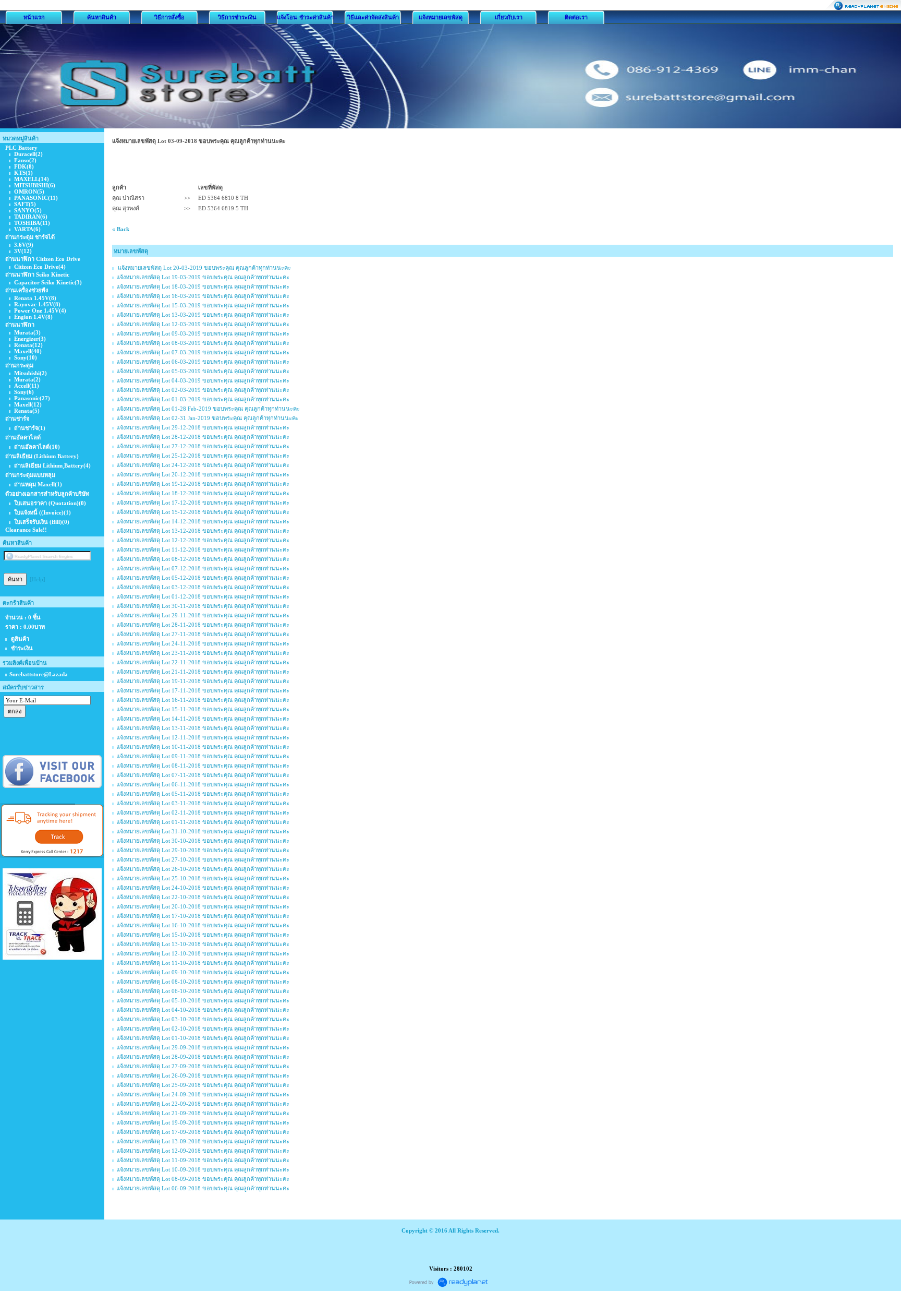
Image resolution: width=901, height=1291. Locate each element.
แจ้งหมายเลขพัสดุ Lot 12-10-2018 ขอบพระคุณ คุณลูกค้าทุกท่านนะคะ (202, 953)
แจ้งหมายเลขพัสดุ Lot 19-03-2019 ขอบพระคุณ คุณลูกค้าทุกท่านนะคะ (202, 277)
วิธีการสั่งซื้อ (169, 17)
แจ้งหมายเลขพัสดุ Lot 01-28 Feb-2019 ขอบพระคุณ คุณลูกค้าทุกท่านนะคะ (208, 408)
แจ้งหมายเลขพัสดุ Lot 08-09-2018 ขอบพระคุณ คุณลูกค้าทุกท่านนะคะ (202, 1179)
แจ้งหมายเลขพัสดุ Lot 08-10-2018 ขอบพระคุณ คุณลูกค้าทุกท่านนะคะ (202, 981)
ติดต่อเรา (576, 17)
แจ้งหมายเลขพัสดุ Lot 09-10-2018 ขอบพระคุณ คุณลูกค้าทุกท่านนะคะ (202, 972)
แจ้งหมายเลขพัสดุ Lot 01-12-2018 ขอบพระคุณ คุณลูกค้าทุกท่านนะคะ (202, 596)
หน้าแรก (34, 17)
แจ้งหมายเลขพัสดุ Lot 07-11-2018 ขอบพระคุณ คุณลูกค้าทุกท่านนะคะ (202, 775)
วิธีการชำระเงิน (237, 17)
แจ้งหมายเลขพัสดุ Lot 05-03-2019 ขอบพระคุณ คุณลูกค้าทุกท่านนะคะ (202, 371)
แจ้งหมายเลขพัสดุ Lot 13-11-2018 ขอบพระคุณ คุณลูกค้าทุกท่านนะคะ (202, 728)
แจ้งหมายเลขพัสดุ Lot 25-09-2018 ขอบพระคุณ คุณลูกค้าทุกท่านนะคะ (202, 1085)
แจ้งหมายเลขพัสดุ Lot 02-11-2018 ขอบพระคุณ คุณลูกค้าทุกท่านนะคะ (202, 812)
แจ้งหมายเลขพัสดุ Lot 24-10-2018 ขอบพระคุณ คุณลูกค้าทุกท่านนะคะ (202, 887)
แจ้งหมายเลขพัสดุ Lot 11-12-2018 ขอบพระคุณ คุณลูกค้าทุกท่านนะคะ (202, 549)
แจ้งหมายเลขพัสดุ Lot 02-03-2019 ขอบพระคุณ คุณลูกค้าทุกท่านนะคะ (202, 390)
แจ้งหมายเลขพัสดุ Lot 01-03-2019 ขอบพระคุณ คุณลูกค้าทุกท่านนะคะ (202, 399)
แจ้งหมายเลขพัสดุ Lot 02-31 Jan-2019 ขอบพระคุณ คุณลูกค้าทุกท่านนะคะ (207, 418)
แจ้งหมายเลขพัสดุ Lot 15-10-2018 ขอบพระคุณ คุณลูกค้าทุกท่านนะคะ (202, 934)
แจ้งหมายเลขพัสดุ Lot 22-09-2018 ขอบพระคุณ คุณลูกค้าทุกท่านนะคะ (202, 1104)
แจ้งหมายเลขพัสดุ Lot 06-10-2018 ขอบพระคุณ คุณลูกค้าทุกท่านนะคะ (202, 991)
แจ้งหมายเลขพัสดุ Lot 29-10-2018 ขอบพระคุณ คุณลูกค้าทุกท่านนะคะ (202, 850)
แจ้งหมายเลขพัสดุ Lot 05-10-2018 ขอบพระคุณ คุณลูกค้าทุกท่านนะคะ (202, 1000)
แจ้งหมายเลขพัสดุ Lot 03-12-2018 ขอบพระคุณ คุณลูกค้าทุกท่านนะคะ (202, 587)
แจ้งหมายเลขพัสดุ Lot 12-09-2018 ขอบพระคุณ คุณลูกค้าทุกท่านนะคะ (202, 1150)
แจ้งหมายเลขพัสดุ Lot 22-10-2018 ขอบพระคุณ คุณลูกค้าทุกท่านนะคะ (202, 897)
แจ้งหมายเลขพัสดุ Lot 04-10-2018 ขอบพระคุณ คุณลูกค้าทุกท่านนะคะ (202, 1010)
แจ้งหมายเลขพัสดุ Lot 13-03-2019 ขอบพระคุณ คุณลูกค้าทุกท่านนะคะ (202, 315)
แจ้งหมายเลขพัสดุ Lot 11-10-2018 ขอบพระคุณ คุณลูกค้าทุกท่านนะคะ (202, 963)
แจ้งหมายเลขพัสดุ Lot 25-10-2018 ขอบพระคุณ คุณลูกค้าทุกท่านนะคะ (202, 878)
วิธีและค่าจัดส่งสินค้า (373, 17)
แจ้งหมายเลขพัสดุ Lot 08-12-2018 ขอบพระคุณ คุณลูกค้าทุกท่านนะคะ (202, 559)
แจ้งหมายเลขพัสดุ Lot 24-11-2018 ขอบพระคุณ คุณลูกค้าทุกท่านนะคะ (202, 643)
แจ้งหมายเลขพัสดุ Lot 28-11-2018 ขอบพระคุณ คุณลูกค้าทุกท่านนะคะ (202, 624)
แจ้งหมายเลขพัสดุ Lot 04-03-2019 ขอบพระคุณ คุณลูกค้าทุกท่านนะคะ (202, 380)
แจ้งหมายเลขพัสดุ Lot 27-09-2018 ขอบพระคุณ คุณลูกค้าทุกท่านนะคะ (202, 1066)
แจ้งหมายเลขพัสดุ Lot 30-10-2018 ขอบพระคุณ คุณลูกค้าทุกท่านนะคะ (202, 841)
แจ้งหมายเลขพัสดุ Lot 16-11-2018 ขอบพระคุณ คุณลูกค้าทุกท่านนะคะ (202, 700)
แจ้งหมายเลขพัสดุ (440, 17)
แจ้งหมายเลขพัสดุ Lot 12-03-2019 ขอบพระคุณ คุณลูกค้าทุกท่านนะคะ (202, 324)
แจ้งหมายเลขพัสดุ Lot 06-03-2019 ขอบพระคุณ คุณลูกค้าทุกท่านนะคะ (202, 361)
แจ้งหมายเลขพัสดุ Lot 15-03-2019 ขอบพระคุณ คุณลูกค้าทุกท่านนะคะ (202, 305)
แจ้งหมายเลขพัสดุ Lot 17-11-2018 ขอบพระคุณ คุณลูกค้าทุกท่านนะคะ (202, 690)
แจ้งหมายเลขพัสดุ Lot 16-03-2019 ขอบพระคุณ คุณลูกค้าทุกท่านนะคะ (202, 296)
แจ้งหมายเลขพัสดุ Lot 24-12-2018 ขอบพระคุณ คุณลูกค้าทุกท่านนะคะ (202, 465)
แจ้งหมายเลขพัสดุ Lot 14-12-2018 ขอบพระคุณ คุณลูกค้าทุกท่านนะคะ (202, 521)
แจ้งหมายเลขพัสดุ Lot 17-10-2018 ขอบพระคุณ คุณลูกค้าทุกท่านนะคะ (202, 916)
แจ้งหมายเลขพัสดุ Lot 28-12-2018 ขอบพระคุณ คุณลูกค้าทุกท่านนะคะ (202, 437)
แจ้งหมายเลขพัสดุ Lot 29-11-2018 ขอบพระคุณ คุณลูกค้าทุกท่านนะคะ (202, 615)
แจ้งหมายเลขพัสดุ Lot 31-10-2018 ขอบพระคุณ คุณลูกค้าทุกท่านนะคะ (202, 831)
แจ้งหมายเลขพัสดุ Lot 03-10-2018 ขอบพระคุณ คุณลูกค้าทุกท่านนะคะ (202, 1019)
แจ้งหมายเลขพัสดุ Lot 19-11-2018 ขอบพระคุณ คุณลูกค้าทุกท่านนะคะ (202, 681)
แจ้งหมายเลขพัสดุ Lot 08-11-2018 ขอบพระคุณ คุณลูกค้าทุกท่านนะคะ (202, 765)
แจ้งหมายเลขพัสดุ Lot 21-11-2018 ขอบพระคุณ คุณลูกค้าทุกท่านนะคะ (202, 671)
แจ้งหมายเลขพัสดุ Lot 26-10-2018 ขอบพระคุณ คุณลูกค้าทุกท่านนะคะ (202, 869)
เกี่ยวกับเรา (508, 17)
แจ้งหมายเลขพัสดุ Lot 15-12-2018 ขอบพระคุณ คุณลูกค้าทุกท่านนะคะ (202, 512)
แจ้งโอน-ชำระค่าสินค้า (305, 17)
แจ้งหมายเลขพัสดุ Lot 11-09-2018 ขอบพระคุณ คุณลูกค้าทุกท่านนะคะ (202, 1160)
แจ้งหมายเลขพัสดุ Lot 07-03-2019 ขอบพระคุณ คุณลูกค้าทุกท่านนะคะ (202, 352)
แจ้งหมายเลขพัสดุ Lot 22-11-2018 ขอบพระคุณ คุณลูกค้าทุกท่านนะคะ (202, 662)
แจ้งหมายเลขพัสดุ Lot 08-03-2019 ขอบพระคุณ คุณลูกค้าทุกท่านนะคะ (202, 343)
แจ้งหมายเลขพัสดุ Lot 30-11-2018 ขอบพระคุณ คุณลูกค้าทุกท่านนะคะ (202, 606)
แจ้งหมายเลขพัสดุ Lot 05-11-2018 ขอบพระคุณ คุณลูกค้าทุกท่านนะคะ (202, 794)
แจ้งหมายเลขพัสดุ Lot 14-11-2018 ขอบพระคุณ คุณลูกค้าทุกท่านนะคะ (202, 718)
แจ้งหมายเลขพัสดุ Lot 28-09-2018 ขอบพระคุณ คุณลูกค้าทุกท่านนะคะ (202, 1057)
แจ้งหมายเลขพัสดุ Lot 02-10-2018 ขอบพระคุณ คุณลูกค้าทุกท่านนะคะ (202, 1028)
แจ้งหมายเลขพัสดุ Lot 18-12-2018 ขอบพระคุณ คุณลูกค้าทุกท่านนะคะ (202, 493)
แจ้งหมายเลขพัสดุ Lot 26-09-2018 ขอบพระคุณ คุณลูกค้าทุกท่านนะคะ (202, 1075)
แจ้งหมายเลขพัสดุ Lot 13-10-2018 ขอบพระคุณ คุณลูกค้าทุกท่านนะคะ (202, 944)
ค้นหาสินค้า (101, 17)
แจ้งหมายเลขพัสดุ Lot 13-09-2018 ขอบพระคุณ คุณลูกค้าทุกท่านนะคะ (202, 1141)
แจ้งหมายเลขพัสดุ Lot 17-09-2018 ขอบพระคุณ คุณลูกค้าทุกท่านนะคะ (202, 1132)
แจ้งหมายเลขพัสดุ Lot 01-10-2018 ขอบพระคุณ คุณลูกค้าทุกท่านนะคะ (202, 1038)
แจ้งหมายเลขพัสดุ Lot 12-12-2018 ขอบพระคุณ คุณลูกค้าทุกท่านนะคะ (202, 540)
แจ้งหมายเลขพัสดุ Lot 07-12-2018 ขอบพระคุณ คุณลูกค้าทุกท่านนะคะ (202, 568)
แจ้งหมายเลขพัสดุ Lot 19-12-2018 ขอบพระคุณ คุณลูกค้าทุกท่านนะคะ (202, 484)
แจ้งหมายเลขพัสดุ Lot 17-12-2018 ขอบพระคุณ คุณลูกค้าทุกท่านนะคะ (202, 502)
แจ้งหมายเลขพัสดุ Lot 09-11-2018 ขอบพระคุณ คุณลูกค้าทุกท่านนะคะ (202, 756)
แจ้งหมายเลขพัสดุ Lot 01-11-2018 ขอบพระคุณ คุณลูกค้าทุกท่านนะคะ (202, 822)
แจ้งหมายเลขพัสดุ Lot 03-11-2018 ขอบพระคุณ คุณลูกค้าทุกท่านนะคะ (202, 803)
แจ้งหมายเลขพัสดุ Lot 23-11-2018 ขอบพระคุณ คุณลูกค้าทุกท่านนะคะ (202, 653)
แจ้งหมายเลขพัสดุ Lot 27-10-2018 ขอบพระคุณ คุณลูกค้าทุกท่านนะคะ (202, 859)
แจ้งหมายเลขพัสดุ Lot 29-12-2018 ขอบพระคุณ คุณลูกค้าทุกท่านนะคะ (202, 427)
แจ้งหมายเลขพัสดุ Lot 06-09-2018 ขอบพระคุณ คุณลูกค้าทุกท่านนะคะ (202, 1188)
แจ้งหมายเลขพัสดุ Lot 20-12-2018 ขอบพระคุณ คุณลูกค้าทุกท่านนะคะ (202, 474)
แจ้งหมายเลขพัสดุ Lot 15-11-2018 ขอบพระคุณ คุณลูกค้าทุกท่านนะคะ (202, 709)
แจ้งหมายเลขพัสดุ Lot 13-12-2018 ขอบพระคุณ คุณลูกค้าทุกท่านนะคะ (202, 531)
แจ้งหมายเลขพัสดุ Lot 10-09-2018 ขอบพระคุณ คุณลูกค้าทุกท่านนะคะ (202, 1169)
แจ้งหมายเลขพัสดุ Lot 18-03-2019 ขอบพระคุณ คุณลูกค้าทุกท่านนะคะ (202, 286)
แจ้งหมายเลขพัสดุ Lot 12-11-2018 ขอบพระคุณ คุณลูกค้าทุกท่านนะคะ (202, 737)
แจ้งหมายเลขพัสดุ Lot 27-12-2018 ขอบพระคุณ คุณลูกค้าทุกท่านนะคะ (202, 446)
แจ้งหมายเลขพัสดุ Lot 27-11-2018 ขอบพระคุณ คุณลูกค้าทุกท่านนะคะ (202, 634)
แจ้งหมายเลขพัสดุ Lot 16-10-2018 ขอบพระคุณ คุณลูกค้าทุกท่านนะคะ (202, 925)
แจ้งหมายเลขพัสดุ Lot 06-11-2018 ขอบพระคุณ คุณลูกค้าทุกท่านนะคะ (202, 784)
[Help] (37, 579)
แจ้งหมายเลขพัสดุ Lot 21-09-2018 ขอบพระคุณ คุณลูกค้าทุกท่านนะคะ (202, 1113)
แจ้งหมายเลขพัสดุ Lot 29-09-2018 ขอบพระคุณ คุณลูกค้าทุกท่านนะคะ (202, 1047)
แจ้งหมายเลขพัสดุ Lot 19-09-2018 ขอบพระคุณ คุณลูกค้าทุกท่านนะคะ (202, 1122)
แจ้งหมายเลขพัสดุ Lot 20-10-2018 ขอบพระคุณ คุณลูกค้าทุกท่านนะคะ (202, 906)
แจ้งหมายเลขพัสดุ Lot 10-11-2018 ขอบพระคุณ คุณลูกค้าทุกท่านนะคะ (202, 747)
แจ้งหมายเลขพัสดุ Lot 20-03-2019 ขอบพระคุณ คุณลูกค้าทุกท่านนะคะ (203, 268)
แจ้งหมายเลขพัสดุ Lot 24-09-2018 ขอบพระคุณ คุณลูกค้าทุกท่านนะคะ (202, 1094)
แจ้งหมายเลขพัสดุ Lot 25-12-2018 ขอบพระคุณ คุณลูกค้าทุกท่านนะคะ (202, 455)
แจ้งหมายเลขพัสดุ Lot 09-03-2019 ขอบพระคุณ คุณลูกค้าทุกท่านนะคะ (202, 333)
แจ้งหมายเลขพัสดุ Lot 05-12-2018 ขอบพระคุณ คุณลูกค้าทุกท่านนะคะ (202, 578)
